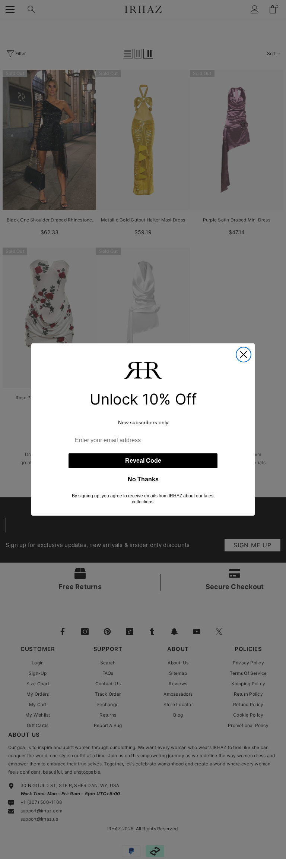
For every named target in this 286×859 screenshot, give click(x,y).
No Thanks (143, 479)
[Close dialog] (243, 354)
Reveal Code (143, 460)
